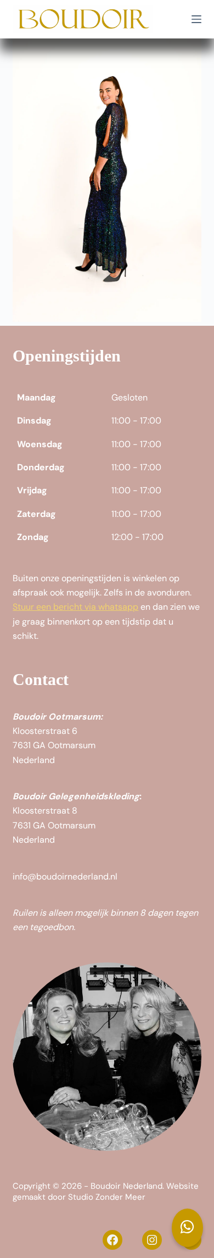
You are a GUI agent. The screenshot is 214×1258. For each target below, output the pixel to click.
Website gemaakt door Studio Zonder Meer (106, 1192)
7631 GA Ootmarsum (54, 745)
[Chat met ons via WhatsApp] (187, 1228)
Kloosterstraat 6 (45, 731)
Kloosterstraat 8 (45, 810)
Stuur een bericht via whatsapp (75, 607)
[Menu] (196, 19)
